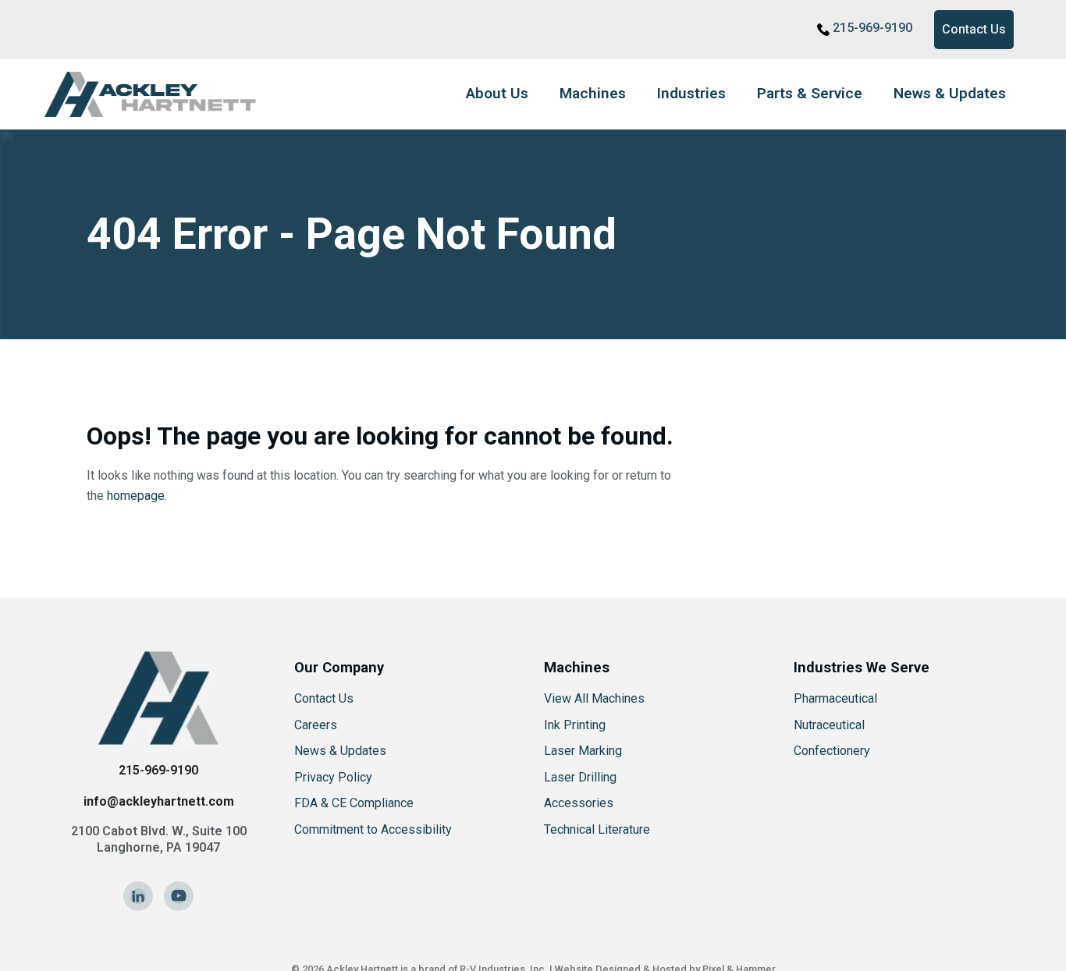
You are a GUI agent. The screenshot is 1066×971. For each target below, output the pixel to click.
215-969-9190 (872, 27)
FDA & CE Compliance (354, 803)
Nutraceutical (829, 725)
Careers (315, 725)
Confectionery (832, 750)
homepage (136, 495)
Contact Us (974, 29)
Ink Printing (575, 725)
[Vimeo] (179, 896)
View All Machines (594, 698)
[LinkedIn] (138, 896)
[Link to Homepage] (157, 94)
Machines (593, 93)
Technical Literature (597, 829)
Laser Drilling (580, 777)
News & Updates (950, 93)
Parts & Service (809, 93)
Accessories (578, 803)
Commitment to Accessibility (373, 829)
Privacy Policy (333, 777)
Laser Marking (583, 750)
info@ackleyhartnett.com (159, 801)
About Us (497, 93)
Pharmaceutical (835, 698)
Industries (691, 93)
